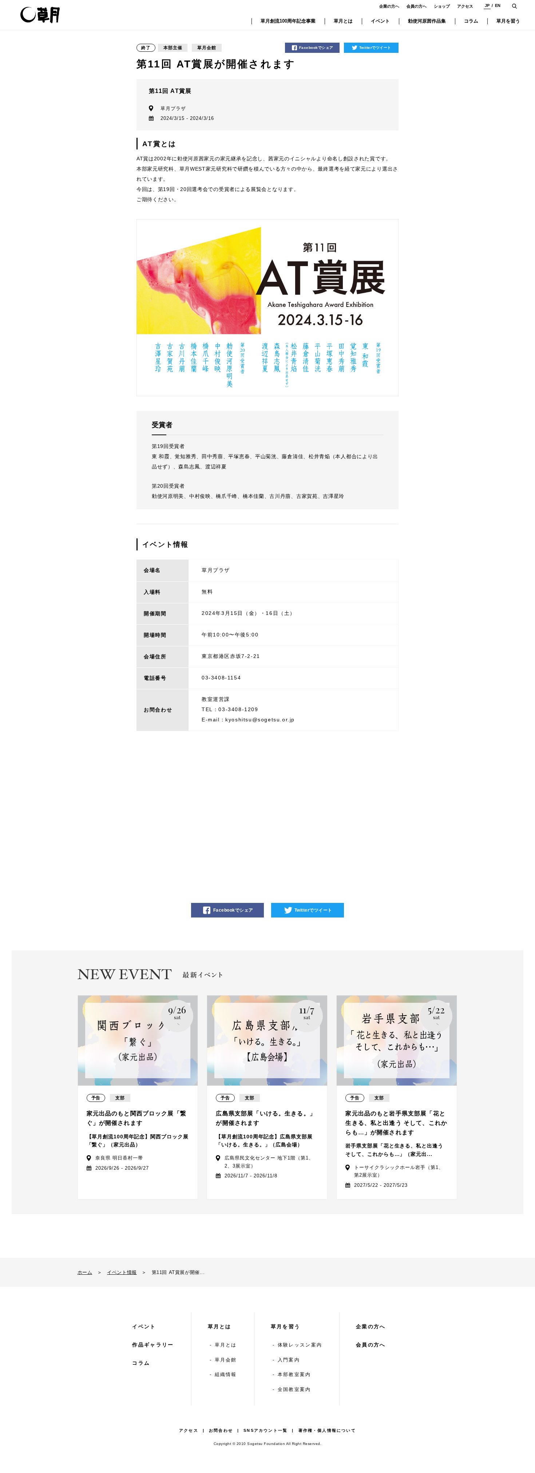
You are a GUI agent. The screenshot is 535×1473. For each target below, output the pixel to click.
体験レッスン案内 (300, 1345)
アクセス (465, 6)
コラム (141, 1363)
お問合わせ (221, 1430)
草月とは (219, 1326)
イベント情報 (122, 1272)
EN (497, 5)
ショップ (442, 6)
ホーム (85, 1272)
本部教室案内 (294, 1374)
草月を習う (286, 1326)
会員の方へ (417, 6)
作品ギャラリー (153, 1345)
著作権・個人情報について (327, 1430)
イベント (144, 1326)
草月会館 (226, 1360)
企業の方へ (389, 6)
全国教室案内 (294, 1389)
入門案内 (289, 1360)
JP (487, 5)
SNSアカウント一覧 (265, 1430)
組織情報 (226, 1374)
